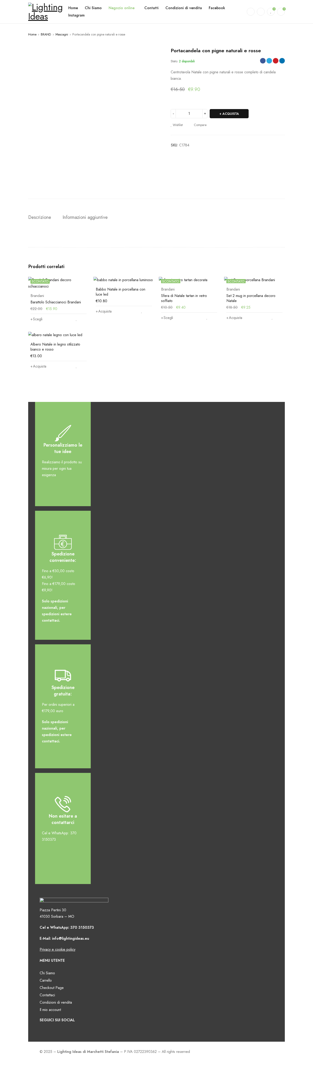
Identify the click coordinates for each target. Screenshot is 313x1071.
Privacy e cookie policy (57, 949)
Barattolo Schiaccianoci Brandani (55, 302)
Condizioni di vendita (56, 1002)
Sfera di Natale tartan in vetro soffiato (184, 298)
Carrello (46, 980)
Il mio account (50, 1009)
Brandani (37, 295)
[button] (104, 311)
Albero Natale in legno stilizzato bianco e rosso (55, 347)
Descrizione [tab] (39, 217)
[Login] (261, 12)
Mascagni (61, 34)
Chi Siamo (47, 973)
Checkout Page (52, 987)
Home (32, 34)
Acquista (230, 113)
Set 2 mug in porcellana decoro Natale (250, 298)
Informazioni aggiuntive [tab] (85, 217)
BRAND (46, 34)
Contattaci (47, 995)
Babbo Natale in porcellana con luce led (120, 292)
